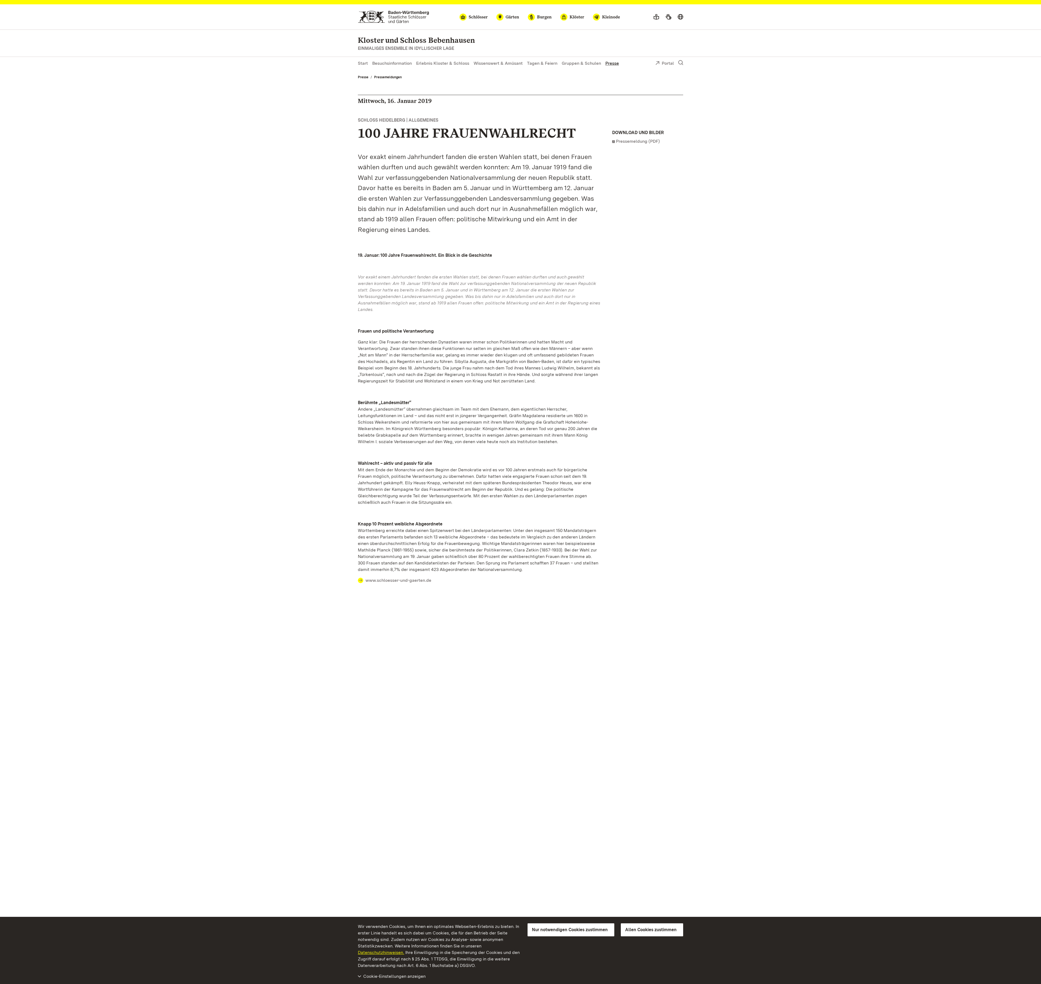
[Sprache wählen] (680, 17)
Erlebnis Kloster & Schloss (442, 63)
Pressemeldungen (388, 77)
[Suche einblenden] (680, 63)
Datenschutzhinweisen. (381, 952)
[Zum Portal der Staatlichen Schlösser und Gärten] (393, 17)
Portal (668, 63)
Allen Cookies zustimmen (651, 929)
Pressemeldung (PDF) (638, 141)
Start (363, 63)
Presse (612, 63)
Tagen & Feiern (542, 63)
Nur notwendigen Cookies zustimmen (570, 929)
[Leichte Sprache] (656, 17)
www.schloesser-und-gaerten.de (398, 580)
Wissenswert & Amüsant (498, 63)
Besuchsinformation (392, 63)
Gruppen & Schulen (581, 63)
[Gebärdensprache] (668, 17)
